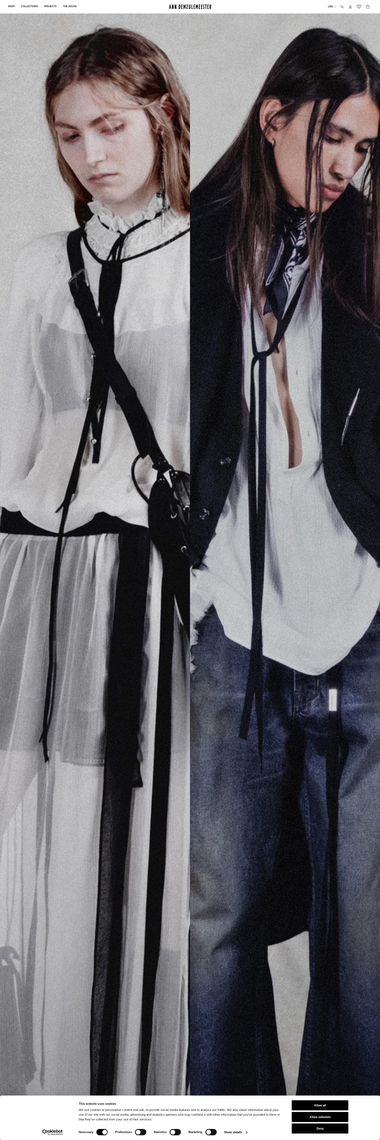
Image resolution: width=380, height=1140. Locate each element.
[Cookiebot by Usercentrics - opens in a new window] (52, 1132)
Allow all (320, 1105)
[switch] (140, 1132)
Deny (320, 1128)
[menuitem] (11, 6)
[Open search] (342, 6)
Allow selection (320, 1117)
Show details (233, 1132)
